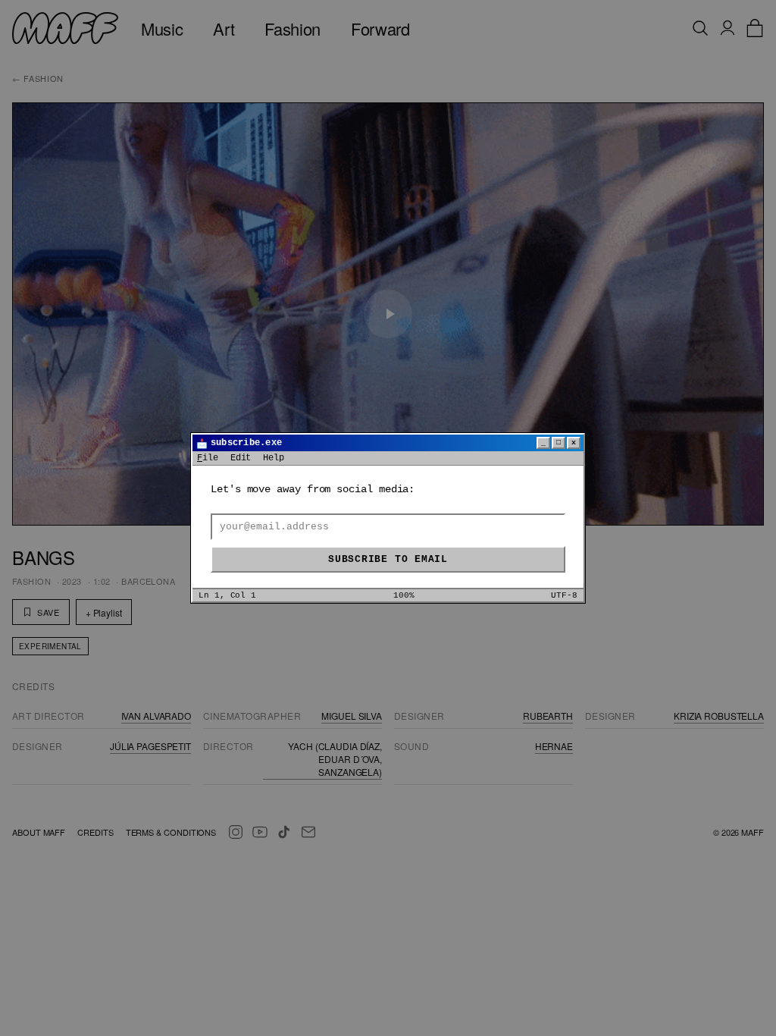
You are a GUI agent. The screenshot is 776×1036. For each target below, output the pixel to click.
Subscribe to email (388, 559)
